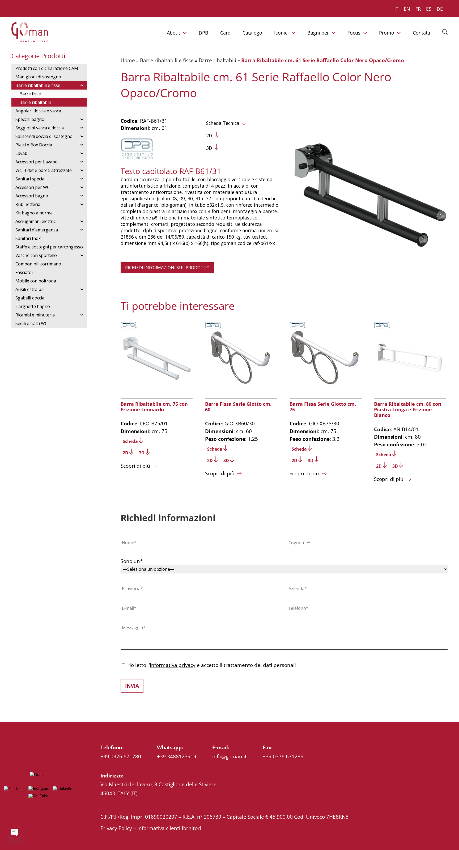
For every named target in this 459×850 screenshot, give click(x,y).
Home (128, 60)
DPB (203, 32)
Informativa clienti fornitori (169, 828)
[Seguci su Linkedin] (63, 788)
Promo (386, 32)
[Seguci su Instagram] (38, 788)
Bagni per (318, 32)
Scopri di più (135, 465)
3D (209, 148)
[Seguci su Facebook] (14, 788)
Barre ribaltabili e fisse (167, 60)
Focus (353, 32)
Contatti (421, 32)
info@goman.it (229, 756)
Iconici (281, 32)
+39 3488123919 (176, 756)
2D (209, 135)
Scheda (130, 441)
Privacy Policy (116, 828)
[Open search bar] (445, 31)
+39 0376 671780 (120, 756)
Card (225, 32)
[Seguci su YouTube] (38, 796)
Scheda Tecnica (222, 123)
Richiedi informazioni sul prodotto (167, 267)
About (173, 32)
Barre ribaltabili (217, 60)
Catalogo (252, 32)
